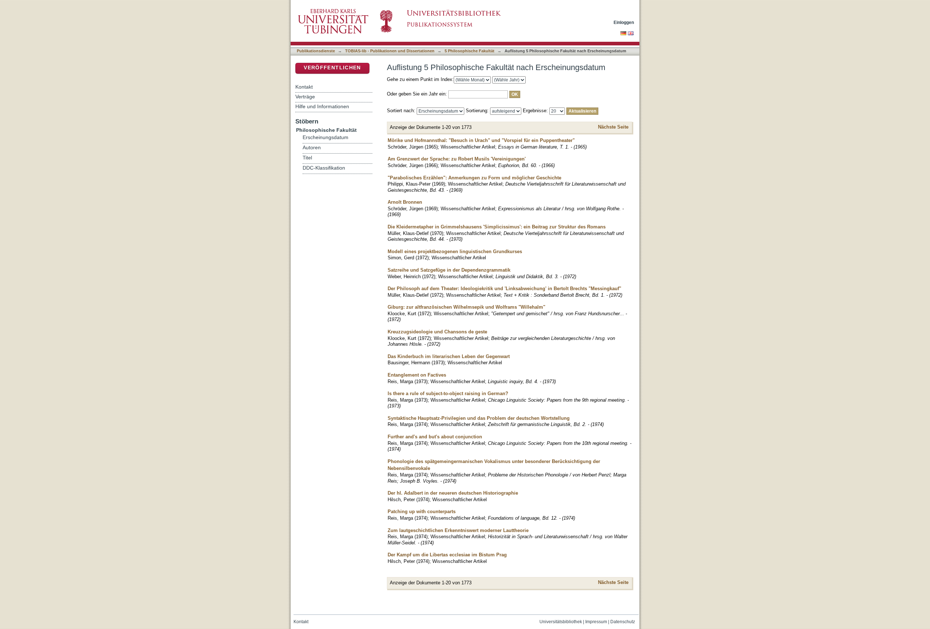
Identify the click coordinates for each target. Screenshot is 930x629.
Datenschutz (622, 621)
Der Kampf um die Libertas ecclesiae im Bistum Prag (447, 554)
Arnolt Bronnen (405, 202)
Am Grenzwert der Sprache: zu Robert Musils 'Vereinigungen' (457, 159)
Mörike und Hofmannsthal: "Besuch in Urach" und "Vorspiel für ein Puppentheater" (481, 140)
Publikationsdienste (316, 51)
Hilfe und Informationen (322, 106)
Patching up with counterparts (422, 511)
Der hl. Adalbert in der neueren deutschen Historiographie (453, 493)
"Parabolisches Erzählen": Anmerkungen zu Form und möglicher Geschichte (474, 177)
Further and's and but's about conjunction (435, 436)
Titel (307, 158)
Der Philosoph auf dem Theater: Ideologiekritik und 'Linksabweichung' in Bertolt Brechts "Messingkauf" (504, 288)
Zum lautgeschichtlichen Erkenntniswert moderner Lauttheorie (458, 530)
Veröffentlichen (332, 67)
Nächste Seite (613, 127)
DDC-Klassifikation (324, 168)
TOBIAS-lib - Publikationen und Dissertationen (389, 51)
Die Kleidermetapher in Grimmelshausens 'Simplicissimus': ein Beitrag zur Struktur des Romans (497, 227)
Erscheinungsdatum (325, 137)
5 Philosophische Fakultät (469, 51)
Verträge (305, 97)
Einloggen (624, 22)
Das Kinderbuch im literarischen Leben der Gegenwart (449, 356)
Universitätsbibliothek (560, 621)
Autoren (312, 147)
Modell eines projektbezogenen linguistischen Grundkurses (455, 251)
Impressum (596, 621)
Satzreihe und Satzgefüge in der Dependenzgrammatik (449, 270)
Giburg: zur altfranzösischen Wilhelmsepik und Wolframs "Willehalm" (466, 307)
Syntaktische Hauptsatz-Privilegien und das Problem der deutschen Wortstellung (479, 418)
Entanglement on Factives (417, 375)
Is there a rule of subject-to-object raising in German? (448, 393)
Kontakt (304, 87)
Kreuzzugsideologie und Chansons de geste (437, 331)
